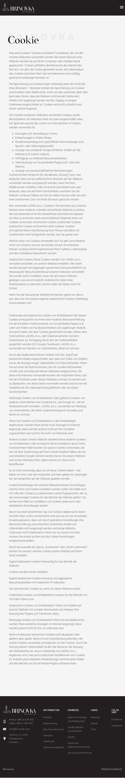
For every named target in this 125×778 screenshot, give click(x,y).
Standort (48, 735)
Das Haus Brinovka (53, 729)
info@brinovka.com (19, 729)
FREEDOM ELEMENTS (111, 769)
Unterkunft (48, 741)
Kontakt (47, 717)
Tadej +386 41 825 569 (21, 723)
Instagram (117, 725)
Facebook (117, 719)
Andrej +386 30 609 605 (21, 719)
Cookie (71, 737)
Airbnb (94, 723)
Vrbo (93, 729)
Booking (95, 717)
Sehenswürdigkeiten (53, 747)
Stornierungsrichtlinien (80, 753)
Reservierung (50, 723)
